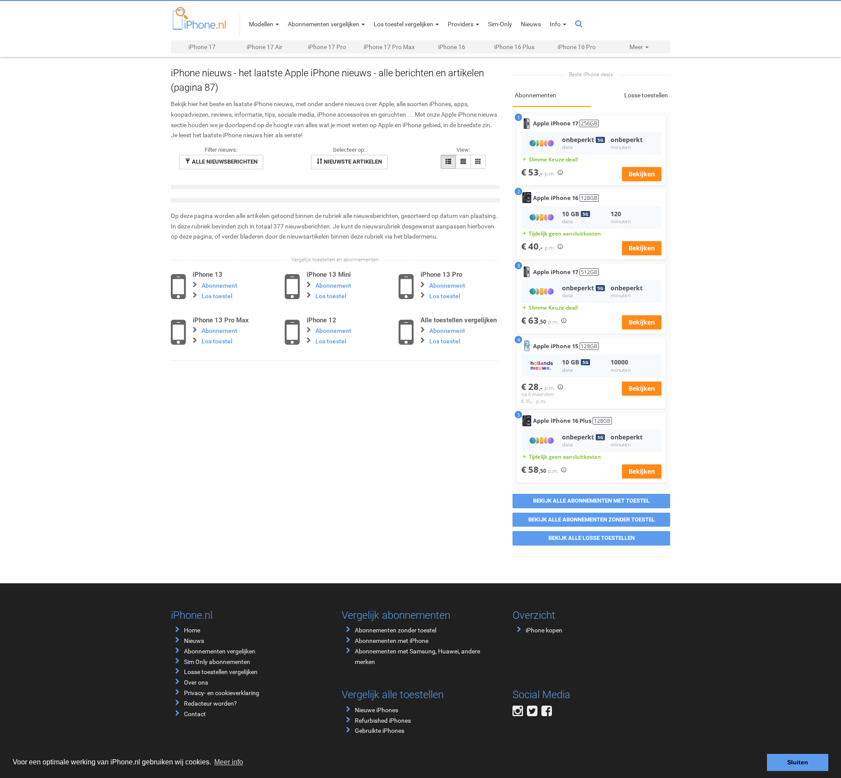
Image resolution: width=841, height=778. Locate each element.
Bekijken (642, 174)
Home (192, 630)
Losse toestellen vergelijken (221, 671)
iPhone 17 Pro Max (389, 46)
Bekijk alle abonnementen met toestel (591, 500)
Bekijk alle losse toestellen (591, 538)
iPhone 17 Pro (327, 46)
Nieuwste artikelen (352, 161)
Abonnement (219, 285)
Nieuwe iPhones (376, 710)
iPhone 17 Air (265, 46)
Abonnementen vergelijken (219, 651)
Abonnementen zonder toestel (395, 630)
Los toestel (217, 296)
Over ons (196, 682)
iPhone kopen (544, 630)
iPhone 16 (451, 46)
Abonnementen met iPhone (391, 640)
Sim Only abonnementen (217, 661)
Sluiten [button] (797, 762)
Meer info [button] (228, 762)
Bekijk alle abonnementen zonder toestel (591, 519)
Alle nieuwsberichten (224, 161)
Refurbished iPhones (383, 720)
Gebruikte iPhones (379, 730)
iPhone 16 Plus (514, 46)
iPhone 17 (202, 46)
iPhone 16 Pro (577, 46)
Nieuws (194, 640)
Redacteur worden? (210, 703)
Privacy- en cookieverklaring (221, 692)
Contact (195, 713)
